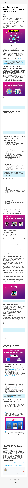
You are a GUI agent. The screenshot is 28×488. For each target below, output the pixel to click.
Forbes (10, 172)
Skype (13, 369)
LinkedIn (18, 473)
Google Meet (16, 369)
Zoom (7, 370)
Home (10, 479)
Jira (9, 375)
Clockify (19, 387)
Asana (5, 375)
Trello (7, 375)
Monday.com (13, 375)
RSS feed (17, 479)
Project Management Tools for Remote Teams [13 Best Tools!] (14, 465)
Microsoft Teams (21, 369)
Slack (11, 369)
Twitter (12, 479)
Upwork (19, 58)
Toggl (14, 387)
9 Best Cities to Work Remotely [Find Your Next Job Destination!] (14, 462)
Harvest (16, 387)
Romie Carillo (15, 482)
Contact (15, 479)
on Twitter (14, 473)
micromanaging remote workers (11, 330)
